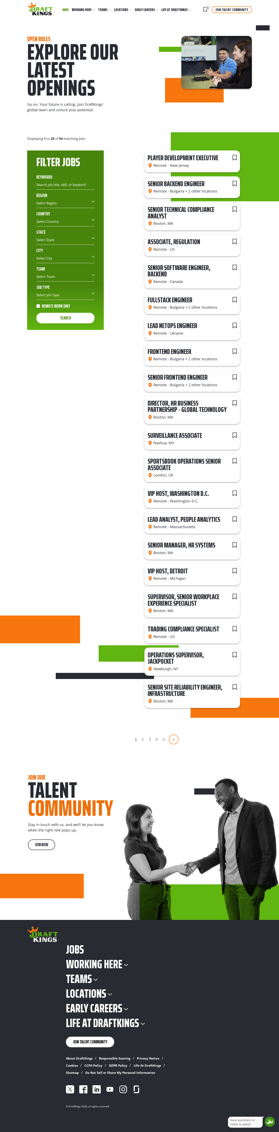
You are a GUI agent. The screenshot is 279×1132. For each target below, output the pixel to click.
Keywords (44, 177)
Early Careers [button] (145, 9)
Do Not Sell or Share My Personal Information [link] (120, 1073)
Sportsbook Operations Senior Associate (184, 464)
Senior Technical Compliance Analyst (181, 213)
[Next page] (174, 739)
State (41, 232)
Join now (41, 844)
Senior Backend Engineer (176, 183)
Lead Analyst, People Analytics (184, 519)
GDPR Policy (118, 1065)
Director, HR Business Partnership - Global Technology (187, 406)
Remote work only (56, 306)
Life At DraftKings (147, 1065)
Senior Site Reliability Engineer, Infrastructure (185, 690)
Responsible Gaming (114, 1058)
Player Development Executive (183, 157)
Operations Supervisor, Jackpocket (176, 658)
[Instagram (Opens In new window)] (123, 1089)
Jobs (65, 9)
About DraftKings (79, 1058)
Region (41, 195)
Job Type (43, 287)
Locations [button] (121, 9)
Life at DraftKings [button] (174, 9)
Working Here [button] (82, 9)
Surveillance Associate (175, 435)
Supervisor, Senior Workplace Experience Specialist (183, 600)
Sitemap (72, 1073)
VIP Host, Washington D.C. (178, 493)
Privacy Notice (148, 1058)
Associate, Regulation (174, 241)
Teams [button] (102, 9)
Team (40, 269)
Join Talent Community (231, 9)
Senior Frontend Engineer (178, 377)
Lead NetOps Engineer (172, 325)
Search (65, 318)
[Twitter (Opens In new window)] (70, 1089)
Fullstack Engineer (170, 299)
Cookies (72, 1065)
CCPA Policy (93, 1065)
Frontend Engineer (169, 351)
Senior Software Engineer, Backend (179, 271)
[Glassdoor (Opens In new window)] (136, 1089)
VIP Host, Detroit (168, 571)
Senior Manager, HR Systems (181, 545)
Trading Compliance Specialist (183, 628)
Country (43, 214)
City (39, 250)
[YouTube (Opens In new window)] (110, 1089)
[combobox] (65, 203)
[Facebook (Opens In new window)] (83, 1089)
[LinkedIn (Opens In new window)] (97, 1089)
